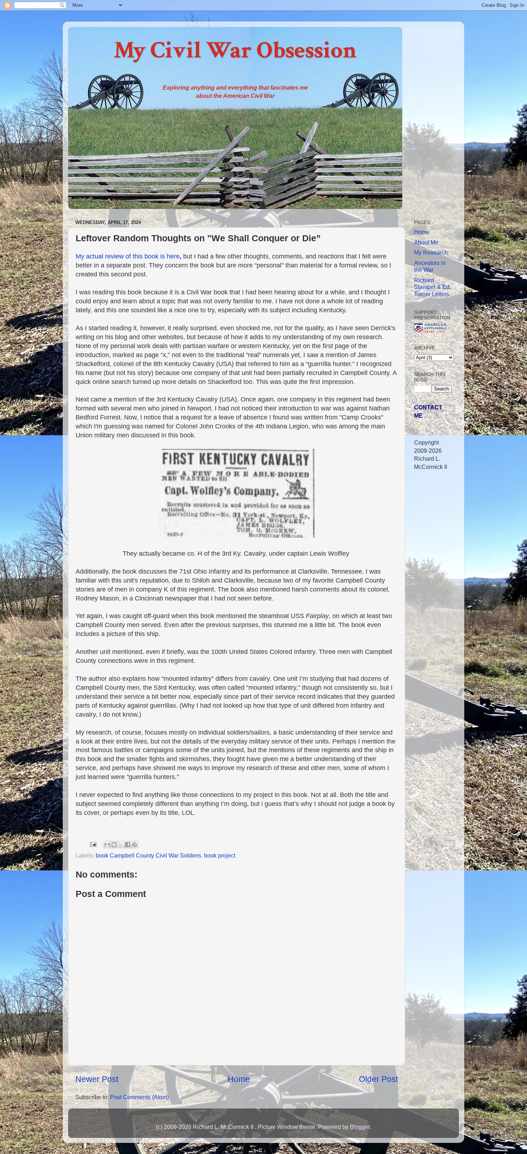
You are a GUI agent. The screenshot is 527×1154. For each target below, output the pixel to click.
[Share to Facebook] (127, 844)
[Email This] (107, 844)
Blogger (360, 1127)
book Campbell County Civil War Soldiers (148, 855)
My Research (431, 252)
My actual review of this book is (121, 256)
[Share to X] (120, 844)
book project (219, 855)
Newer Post (96, 1079)
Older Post (378, 1079)
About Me (426, 242)
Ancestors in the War (430, 266)
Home (239, 1079)
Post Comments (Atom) (139, 1097)
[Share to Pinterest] (134, 844)
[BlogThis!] (114, 844)
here (174, 256)
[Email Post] (92, 844)
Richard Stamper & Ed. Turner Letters (432, 287)
